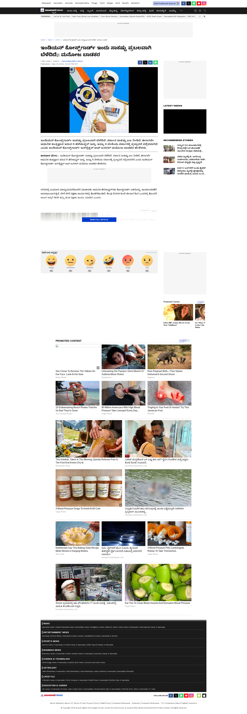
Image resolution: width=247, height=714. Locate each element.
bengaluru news (97, 627)
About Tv (68, 703)
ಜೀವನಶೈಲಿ (161, 11)
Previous (200, 16)
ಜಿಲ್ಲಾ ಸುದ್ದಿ (141, 11)
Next (204, 16)
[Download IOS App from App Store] (204, 696)
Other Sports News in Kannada (100, 645)
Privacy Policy (92, 703)
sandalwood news (92, 636)
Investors (193, 703)
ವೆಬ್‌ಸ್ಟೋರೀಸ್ (127, 11)
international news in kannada (152, 627)
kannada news (48, 627)
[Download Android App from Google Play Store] (199, 696)
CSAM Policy (105, 703)
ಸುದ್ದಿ (82, 11)
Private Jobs (66, 689)
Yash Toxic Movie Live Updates (85, 16)
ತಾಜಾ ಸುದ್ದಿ (72, 11)
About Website (56, 703)
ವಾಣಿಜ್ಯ (172, 11)
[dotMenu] (181, 10)
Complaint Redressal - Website (125, 703)
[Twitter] (188, 3)
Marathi (125, 3)
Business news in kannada (53, 654)
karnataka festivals (125, 671)
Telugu (94, 3)
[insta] (204, 3)
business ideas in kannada (105, 654)
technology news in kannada (54, 662)
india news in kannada (128, 627)
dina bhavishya (72, 671)
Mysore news (111, 627)
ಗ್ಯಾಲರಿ (90, 11)
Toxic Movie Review (109, 16)
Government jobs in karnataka (107, 689)
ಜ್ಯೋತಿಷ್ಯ (113, 11)
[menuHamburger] (200, 11)
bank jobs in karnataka (83, 689)
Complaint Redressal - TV (152, 703)
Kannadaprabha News (72, 61)
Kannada (69, 3)
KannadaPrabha (82, 3)
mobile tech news (75, 662)
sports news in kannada (52, 645)
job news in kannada (51, 689)
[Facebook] (183, 3)
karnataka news (82, 627)
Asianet (52, 695)
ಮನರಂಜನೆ (101, 11)
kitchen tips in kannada (119, 680)
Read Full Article (99, 220)
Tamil (102, 3)
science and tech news (95, 662)
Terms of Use (79, 703)
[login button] (196, 11)
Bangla (110, 3)
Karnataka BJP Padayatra (174, 16)
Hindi (117, 3)
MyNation (135, 3)
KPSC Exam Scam (154, 16)
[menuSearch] (205, 11)
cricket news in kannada (74, 645)
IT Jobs (152, 689)
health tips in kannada (98, 680)
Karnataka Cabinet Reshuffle (132, 16)
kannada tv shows (109, 636)
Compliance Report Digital (176, 703)
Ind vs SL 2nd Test (62, 16)
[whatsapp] (194, 3)
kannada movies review (73, 636)
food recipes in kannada (76, 680)
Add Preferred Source (165, 3)
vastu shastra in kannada (105, 671)
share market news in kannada (79, 654)
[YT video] (199, 3)
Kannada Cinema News (51, 636)
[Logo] (53, 10)
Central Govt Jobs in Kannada (135, 689)
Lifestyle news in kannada (53, 680)
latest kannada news (65, 627)
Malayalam (46, 3)
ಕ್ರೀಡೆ (151, 11)
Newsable (58, 3)
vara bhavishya (86, 671)
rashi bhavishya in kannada (53, 671)
